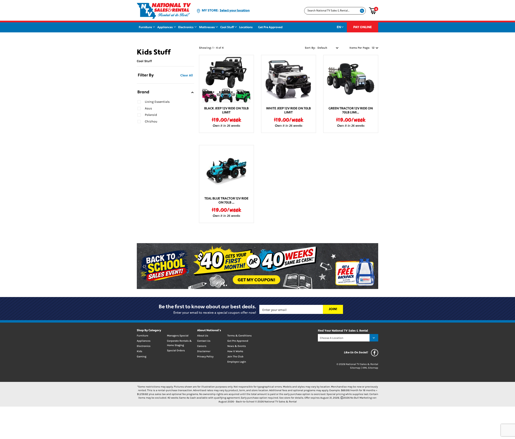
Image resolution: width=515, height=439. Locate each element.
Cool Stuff (227, 27)
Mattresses (207, 27)
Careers (201, 345)
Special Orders (176, 350)
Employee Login (236, 361)
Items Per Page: (359, 47)
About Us (202, 335)
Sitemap (355, 367)
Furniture (145, 27)
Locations (246, 27)
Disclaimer (203, 351)
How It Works (235, 351)
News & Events (236, 345)
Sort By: (310, 47)
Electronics (186, 27)
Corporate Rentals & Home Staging (179, 343)
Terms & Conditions (239, 335)
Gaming (141, 356)
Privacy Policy (205, 356)
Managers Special (177, 335)
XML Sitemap (370, 367)
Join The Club (235, 356)
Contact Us (203, 340)
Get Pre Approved (270, 27)
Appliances (165, 27)
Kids (139, 351)
